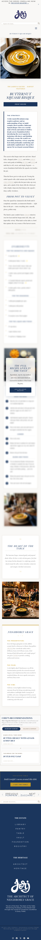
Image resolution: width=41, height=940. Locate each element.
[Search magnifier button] (39, 23)
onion (20, 160)
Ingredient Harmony (11, 728)
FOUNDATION (20, 842)
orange (10, 648)
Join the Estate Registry (20, 389)
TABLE (21, 833)
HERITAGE (20, 868)
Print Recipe (20, 104)
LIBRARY (20, 824)
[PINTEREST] (24, 938)
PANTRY (21, 829)
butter (25, 162)
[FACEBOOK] (17, 938)
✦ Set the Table (20, 784)
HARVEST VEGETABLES (25, 88)
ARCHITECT (20, 864)
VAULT (21, 838)
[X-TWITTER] (20, 938)
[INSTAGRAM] (13, 938)
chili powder (9, 182)
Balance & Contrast (29, 728)
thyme (15, 655)
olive (33, 162)
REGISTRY (20, 846)
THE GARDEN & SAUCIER (16, 87)
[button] (36, 28)
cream (27, 215)
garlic (32, 160)
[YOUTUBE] (28, 938)
